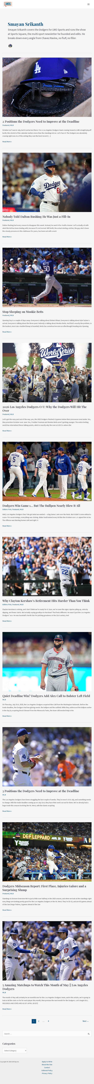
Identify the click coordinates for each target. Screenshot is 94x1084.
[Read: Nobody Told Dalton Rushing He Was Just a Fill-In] (47, 182)
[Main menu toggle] (88, 4)
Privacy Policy (47, 1073)
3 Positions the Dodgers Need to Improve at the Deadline (40, 791)
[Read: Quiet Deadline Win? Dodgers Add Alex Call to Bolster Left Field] (47, 661)
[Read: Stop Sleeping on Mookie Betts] (47, 277)
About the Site (47, 1064)
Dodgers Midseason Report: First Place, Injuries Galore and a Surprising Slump (44, 888)
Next (86, 1021)
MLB (12, 125)
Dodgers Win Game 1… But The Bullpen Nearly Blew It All (41, 506)
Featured (5, 125)
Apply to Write (47, 1062)
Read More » (7, 141)
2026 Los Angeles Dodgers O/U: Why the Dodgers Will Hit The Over (44, 409)
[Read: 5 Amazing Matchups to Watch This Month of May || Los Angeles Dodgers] (47, 951)
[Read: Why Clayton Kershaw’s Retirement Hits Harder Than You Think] (47, 566)
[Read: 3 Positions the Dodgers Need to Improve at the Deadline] (47, 756)
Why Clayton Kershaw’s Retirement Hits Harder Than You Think (46, 601)
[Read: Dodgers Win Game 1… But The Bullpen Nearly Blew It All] (47, 471)
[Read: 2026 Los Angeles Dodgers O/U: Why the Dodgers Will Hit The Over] (47, 372)
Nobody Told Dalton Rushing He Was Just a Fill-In (36, 216)
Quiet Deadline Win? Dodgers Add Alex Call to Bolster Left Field (46, 696)
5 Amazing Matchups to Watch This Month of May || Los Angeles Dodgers (45, 987)
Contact (47, 1067)
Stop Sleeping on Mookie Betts (22, 312)
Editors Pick (6, 509)
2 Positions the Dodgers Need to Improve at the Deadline (40, 121)
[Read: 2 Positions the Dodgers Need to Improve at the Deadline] (47, 87)
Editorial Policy (47, 1070)
